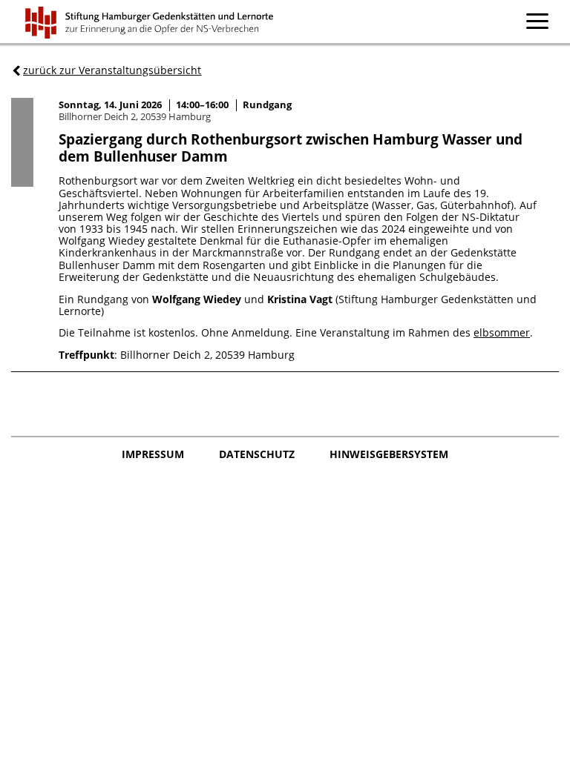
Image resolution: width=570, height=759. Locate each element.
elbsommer (502, 332)
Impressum (154, 455)
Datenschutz (258, 455)
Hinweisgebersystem (389, 455)
